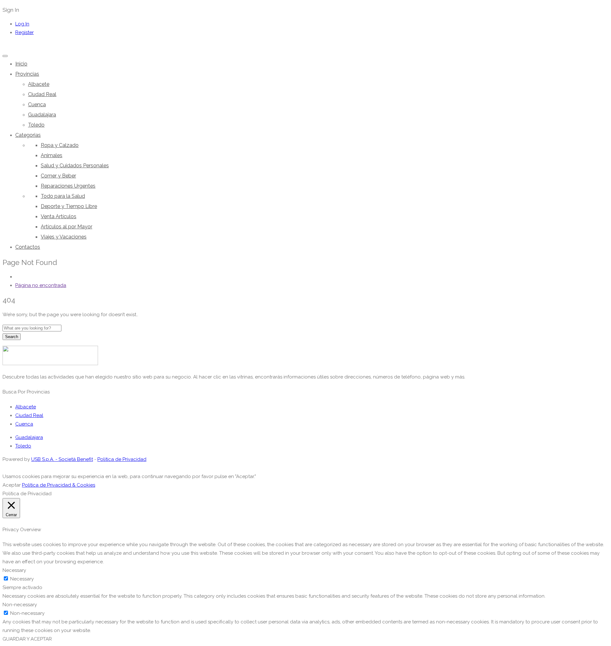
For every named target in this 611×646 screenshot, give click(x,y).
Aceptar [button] (12, 485)
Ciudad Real (42, 94)
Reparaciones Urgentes (68, 186)
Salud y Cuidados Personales (75, 166)
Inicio (21, 64)
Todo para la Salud (63, 196)
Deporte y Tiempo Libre (69, 206)
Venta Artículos (58, 216)
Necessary (22, 579)
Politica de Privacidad (121, 459)
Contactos (27, 247)
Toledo (36, 125)
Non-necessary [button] (20, 605)
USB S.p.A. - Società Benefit (62, 459)
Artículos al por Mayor (66, 227)
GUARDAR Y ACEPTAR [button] (27, 639)
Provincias (27, 74)
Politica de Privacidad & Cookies (58, 485)
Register (24, 32)
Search (11, 336)
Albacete (38, 84)
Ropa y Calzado (60, 145)
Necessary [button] (14, 570)
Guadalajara (42, 115)
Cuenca (37, 104)
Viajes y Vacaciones (64, 237)
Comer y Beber (58, 176)
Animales (51, 155)
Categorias (28, 135)
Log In (22, 24)
